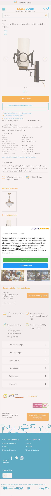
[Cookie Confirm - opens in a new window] (40, 229)
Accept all (25, 260)
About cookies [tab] (18, 247)
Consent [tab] (5, 248)
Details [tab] (29, 248)
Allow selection (25, 265)
